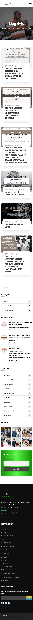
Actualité (5, 557)
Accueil (4, 28)
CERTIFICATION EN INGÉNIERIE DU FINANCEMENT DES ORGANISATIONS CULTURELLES (14, 73)
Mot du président (8, 535)
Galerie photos (7, 566)
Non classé (17, 306)
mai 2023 (17, 375)
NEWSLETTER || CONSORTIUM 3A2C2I (15, 193)
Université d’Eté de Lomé (14, 225)
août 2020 (17, 398)
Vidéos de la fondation (10, 573)
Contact (5, 581)
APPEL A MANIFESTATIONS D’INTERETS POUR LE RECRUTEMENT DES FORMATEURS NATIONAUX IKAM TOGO (14, 264)
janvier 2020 (17, 406)
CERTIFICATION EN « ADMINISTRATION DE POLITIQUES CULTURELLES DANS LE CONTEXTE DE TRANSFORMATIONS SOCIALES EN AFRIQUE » (16, 155)
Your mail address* (9, 459)
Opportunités (17, 310)
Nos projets (6, 553)
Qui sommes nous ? (9, 539)
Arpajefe (17, 301)
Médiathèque (7, 561)
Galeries (5, 563)
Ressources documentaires (11, 577)
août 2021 (17, 389)
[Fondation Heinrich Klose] (9, 3)
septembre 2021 (17, 384)
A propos (5, 533)
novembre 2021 (17, 380)
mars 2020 (17, 402)
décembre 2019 (17, 411)
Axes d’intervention (8, 550)
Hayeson (18, 66)
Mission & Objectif (8, 546)
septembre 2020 (17, 393)
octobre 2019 (17, 415)
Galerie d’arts (7, 570)
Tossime (22, 190)
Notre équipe (7, 543)
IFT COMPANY (26, 616)
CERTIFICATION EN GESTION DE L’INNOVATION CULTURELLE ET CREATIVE (14, 113)
